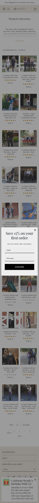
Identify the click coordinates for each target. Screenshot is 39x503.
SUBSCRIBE (19, 267)
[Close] (35, 230)
